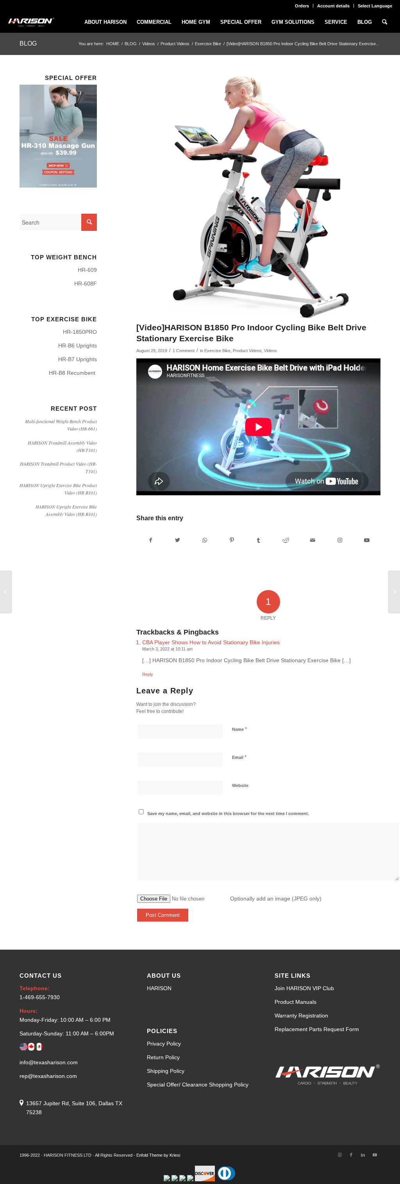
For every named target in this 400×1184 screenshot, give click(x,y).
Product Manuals (295, 1002)
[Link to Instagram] (340, 540)
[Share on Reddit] (285, 540)
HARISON (159, 988)
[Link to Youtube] (367, 540)
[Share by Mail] (312, 540)
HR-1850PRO (80, 332)
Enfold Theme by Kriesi (158, 1155)
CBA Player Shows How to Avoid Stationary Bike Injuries (211, 642)
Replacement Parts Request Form (317, 1029)
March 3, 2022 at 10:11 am (167, 649)
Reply (147, 674)
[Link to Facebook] (351, 1155)
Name (239, 729)
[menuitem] (302, 6)
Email (239, 757)
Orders (302, 6)
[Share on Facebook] (150, 540)
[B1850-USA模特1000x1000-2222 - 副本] (258, 197)
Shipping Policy (165, 1071)
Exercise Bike (217, 350)
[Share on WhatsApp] (204, 540)
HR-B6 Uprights (77, 345)
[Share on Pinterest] (231, 540)
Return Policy (163, 1057)
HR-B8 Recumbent (73, 373)
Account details (333, 6)
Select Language (375, 6)
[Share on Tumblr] (258, 540)
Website (240, 785)
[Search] (384, 22)
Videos (270, 350)
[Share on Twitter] (177, 540)
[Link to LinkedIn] (363, 1155)
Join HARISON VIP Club (304, 988)
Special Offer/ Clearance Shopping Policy (197, 1084)
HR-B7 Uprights (77, 359)
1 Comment (184, 350)
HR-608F (85, 283)
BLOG (28, 43)
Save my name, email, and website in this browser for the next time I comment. (228, 813)
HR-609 (87, 270)
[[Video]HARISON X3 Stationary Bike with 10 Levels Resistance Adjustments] (6, 592)
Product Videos (247, 350)
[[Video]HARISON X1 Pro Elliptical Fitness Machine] (394, 592)
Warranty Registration (301, 1015)
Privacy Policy (164, 1043)
